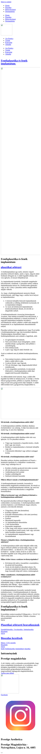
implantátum (19, 649)
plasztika (27, 649)
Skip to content (6, 2)
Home (7, 5)
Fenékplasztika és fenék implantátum (14, 62)
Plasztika (8, 7)
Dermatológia (10, 11)
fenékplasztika (10, 649)
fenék (3, 649)
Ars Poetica (9, 38)
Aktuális (8, 44)
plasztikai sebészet (11, 267)
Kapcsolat (8, 42)
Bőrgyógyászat (10, 9)
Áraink (7, 40)
